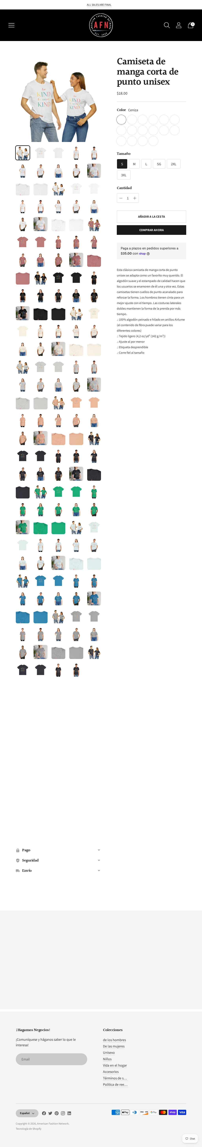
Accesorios (111, 1071)
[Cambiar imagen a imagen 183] (58, 794)
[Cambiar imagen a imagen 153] (58, 687)
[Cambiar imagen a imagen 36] (23, 278)
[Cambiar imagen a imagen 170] (94, 741)
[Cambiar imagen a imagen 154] (76, 687)
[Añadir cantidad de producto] (121, 198)
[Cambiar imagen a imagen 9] (76, 170)
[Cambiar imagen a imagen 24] (76, 224)
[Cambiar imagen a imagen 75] (94, 402)
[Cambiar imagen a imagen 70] (94, 384)
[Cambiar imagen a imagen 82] (40, 438)
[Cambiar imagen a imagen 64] (76, 367)
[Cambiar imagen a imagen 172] (40, 759)
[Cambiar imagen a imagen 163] (58, 723)
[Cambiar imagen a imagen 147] (40, 670)
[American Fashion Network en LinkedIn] (69, 1114)
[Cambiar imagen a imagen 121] (23, 581)
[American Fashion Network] (101, 25)
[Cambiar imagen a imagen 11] (23, 188)
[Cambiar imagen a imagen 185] (94, 794)
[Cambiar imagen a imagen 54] (76, 331)
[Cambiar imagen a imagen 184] (76, 794)
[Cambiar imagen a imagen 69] (76, 384)
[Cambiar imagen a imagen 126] (23, 598)
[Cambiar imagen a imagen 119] (76, 563)
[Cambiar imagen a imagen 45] (94, 295)
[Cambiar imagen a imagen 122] (40, 581)
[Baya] (153, 119)
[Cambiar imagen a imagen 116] (23, 563)
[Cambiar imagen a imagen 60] (94, 349)
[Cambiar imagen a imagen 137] (40, 634)
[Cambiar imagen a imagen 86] (23, 456)
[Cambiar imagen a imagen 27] (40, 242)
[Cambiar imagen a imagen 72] (40, 402)
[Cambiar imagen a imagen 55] (94, 331)
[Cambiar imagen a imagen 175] (94, 759)
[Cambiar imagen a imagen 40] (94, 278)
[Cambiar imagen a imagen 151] (23, 687)
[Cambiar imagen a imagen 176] (23, 777)
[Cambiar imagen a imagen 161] (23, 723)
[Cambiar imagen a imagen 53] (58, 331)
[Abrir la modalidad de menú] (11, 25)
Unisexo (109, 1052)
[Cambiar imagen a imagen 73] (58, 402)
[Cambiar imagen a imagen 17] (40, 206)
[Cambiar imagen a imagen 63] (58, 367)
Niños (107, 1059)
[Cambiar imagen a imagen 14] (76, 188)
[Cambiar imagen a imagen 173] (58, 759)
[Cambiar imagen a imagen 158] (58, 705)
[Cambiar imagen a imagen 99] (76, 491)
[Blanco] (121, 141)
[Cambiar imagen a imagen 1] (23, 153)
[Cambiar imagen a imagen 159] (76, 705)
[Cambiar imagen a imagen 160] (94, 705)
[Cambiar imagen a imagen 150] (94, 670)
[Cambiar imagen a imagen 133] (58, 616)
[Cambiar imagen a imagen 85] (94, 438)
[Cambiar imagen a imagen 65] (94, 367)
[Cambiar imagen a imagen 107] (40, 527)
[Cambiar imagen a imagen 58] (58, 349)
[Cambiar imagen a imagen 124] (76, 581)
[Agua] (132, 119)
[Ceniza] (121, 119)
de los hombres (114, 1040)
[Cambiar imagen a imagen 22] (40, 224)
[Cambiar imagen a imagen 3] (58, 153)
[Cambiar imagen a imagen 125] (94, 581)
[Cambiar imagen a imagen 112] (40, 545)
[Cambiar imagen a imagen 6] (23, 170)
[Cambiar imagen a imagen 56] (23, 349)
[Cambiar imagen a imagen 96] (23, 491)
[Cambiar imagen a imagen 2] (40, 153)
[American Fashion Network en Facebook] (44, 1114)
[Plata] (174, 130)
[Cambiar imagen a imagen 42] (40, 295)
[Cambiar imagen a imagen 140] (94, 634)
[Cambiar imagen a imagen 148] (58, 670)
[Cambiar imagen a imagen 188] (58, 812)
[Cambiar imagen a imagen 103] (58, 509)
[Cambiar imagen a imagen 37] (40, 278)
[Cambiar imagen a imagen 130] (94, 598)
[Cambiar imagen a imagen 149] (76, 670)
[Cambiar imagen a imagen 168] (58, 741)
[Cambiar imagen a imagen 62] (40, 367)
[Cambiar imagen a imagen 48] (58, 313)
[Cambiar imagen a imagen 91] (23, 474)
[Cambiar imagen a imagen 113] (58, 545)
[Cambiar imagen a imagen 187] (40, 812)
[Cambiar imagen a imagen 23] (58, 224)
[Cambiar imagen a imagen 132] (40, 616)
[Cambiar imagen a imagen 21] (23, 224)
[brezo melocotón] (132, 141)
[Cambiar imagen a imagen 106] (23, 527)
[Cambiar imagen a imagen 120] (94, 563)
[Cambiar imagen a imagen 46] (23, 313)
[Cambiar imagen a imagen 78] (58, 420)
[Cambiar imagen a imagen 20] (94, 206)
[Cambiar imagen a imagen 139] (76, 634)
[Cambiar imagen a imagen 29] (76, 242)
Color (121, 110)
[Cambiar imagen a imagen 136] (23, 634)
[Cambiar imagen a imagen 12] (40, 188)
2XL (173, 164)
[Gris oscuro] (174, 119)
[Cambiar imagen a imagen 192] (40, 830)
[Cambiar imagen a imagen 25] (94, 224)
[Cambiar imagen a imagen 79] (76, 420)
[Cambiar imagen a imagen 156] (23, 705)
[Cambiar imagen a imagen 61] (23, 367)
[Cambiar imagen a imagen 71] (23, 402)
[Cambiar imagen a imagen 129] (76, 598)
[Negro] (164, 119)
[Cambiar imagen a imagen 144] (76, 652)
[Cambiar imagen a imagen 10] (94, 170)
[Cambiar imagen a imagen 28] (58, 242)
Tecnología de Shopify (28, 1128)
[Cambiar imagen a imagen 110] (94, 527)
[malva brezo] (153, 141)
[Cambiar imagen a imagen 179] (76, 777)
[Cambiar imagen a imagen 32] (40, 260)
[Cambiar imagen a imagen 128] (58, 598)
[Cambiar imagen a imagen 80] (94, 420)
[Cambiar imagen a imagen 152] (40, 687)
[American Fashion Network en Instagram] (63, 1114)
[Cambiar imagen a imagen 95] (94, 474)
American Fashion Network (53, 1123)
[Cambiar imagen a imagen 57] (40, 349)
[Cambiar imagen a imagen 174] (76, 759)
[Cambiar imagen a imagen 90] (94, 456)
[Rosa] (164, 130)
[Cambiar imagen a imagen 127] (40, 598)
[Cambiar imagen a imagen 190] (94, 812)
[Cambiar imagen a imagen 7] (40, 170)
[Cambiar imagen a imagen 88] (58, 456)
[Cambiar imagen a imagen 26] (23, 242)
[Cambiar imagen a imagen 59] (76, 349)
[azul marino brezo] (132, 130)
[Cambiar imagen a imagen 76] (23, 420)
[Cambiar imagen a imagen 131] (23, 616)
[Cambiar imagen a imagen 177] (40, 777)
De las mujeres (113, 1046)
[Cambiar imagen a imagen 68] (58, 384)
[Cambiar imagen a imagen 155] (94, 687)
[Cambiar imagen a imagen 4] (76, 153)
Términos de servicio (118, 1078)
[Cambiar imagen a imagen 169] (76, 741)
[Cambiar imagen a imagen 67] (40, 384)
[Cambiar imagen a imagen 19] (76, 206)
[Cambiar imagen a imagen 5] (94, 153)
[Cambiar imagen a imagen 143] (58, 652)
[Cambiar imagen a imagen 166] (23, 741)
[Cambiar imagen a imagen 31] (23, 260)
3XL (123, 175)
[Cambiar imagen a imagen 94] (76, 474)
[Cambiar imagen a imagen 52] (40, 331)
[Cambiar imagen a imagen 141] (23, 652)
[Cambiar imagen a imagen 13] (58, 188)
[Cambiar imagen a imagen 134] (76, 616)
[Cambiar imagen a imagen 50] (94, 313)
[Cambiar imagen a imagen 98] (58, 491)
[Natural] (153, 130)
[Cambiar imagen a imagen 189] (76, 812)
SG (159, 164)
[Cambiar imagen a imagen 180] (94, 777)
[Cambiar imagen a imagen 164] (76, 723)
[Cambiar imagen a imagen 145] (94, 652)
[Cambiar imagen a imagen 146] (23, 670)
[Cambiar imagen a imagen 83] (58, 438)
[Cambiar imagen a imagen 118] (58, 563)
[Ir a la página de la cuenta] (178, 25)
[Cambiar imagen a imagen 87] (40, 456)
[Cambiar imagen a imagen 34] (76, 260)
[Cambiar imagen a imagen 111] (23, 545)
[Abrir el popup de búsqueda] (166, 25)
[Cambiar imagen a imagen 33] (58, 260)
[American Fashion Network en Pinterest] (56, 1114)
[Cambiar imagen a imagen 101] (23, 509)
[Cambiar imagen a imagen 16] (23, 206)
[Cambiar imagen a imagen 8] (58, 170)
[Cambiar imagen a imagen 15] (94, 188)
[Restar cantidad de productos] (135, 198)
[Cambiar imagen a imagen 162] (40, 723)
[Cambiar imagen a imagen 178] (58, 777)
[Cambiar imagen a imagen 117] (40, 563)
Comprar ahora (151, 230)
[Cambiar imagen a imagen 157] (40, 705)
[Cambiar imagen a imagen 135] (94, 616)
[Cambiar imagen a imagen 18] (58, 206)
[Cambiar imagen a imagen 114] (76, 545)
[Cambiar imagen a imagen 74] (76, 402)
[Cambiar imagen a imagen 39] (76, 278)
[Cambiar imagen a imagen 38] (58, 278)
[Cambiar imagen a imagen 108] (58, 527)
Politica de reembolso (119, 1084)
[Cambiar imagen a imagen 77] (40, 420)
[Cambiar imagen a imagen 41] (23, 295)
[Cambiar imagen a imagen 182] (40, 794)
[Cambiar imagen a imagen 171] (23, 759)
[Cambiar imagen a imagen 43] (58, 295)
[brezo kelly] (121, 130)
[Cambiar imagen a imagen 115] (94, 545)
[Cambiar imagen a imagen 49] (76, 313)
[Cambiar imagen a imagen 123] (58, 581)
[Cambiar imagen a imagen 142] (40, 652)
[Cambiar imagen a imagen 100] (94, 491)
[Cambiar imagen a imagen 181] (23, 794)
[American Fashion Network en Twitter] (50, 1114)
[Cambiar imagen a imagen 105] (94, 509)
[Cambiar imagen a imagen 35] (94, 260)
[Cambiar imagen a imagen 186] (23, 812)
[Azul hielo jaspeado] (142, 141)
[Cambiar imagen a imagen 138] (58, 634)
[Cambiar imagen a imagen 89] (76, 456)
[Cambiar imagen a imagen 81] (23, 438)
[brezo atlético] (142, 119)
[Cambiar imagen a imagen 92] (40, 474)
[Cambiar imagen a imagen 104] (76, 509)
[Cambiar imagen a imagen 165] (94, 723)
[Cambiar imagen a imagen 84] (76, 438)
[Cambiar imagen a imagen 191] (23, 830)
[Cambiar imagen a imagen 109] (76, 527)
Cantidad (124, 188)
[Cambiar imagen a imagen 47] (40, 313)
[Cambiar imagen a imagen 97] (40, 491)
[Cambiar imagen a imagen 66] (23, 384)
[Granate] (142, 130)
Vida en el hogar (115, 1065)
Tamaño (123, 154)
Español (25, 1113)
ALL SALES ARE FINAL (99, 5)
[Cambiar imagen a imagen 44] (76, 295)
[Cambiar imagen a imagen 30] (94, 242)
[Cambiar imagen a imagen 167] (40, 741)
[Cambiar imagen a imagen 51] (23, 331)
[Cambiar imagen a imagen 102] (40, 509)
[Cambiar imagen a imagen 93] (58, 474)
